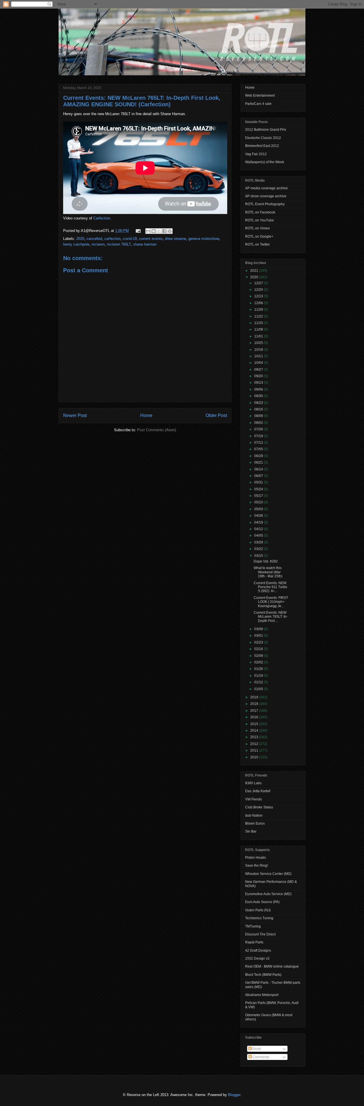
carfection (112, 238)
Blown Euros (255, 823)
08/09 (259, 416)
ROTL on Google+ (259, 236)
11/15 (259, 323)
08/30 (259, 396)
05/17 (259, 496)
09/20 (259, 376)
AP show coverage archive (265, 196)
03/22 (259, 549)
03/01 (259, 636)
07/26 (259, 429)
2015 (254, 724)
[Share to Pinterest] (170, 231)
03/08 (259, 629)
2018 (254, 704)
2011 (254, 750)
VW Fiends (253, 799)
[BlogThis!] (153, 231)
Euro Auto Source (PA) (262, 902)
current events (151, 238)
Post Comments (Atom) (156, 430)
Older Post (216, 415)
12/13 (259, 296)
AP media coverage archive (266, 188)
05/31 (259, 482)
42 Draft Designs (258, 951)
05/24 (259, 489)
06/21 (259, 462)
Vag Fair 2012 (256, 154)
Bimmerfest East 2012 (262, 146)
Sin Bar (251, 831)
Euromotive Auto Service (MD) (268, 894)
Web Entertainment (260, 95)
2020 (80, 238)
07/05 (259, 449)
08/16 (259, 409)
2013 (254, 737)
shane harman (144, 244)
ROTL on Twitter (257, 244)
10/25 (259, 343)
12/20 (259, 290)
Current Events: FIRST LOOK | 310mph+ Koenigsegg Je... (271, 602)
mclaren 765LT (119, 244)
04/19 (259, 522)
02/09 (259, 656)
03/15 (259, 556)
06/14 (259, 469)
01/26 (259, 669)
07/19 (259, 436)
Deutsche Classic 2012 (263, 138)
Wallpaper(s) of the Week (264, 162)
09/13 (259, 383)
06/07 (259, 476)
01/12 (259, 682)
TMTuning (253, 926)
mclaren (98, 244)
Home (146, 415)
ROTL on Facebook (260, 212)
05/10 (259, 502)
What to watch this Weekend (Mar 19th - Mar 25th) (268, 572)
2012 (254, 744)
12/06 (259, 303)
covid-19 (130, 238)
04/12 (259, 529)
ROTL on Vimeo (257, 228)
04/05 (259, 536)
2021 (254, 271)
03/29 (259, 542)
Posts (256, 1049)
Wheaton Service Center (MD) (268, 874)
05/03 (259, 509)
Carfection (101, 218)
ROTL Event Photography (265, 204)
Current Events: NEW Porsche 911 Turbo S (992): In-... (270, 587)
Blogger (234, 1095)
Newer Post (75, 415)
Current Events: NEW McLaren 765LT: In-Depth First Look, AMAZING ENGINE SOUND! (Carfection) (141, 101)
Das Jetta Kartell (257, 791)
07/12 (259, 443)
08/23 (259, 403)
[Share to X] (159, 231)
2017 (254, 711)
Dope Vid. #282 (266, 561)
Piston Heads (255, 858)
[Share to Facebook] (164, 231)
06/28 (259, 456)
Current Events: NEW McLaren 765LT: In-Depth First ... (271, 617)
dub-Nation (253, 815)
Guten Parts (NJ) (258, 910)
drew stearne (175, 238)
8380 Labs (253, 783)
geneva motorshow (203, 238)
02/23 (259, 642)
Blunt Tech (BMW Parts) (263, 975)
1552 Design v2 (257, 958)
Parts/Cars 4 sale (258, 104)
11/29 (259, 310)
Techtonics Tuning (259, 918)
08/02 (259, 423)
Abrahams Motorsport (261, 995)
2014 (254, 731)
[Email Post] (138, 231)
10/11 (259, 356)
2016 (254, 717)
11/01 (259, 336)
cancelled (94, 238)
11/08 (259, 329)
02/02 (259, 662)
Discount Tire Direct (260, 934)
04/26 (259, 516)
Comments (260, 1057)
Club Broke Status (259, 807)
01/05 (259, 689)
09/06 (259, 389)
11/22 (259, 316)
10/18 (259, 350)
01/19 (259, 676)
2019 (254, 697)
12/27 (259, 283)
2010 (254, 757)
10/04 (259, 363)
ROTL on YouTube (259, 220)
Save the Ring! (256, 866)
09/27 (259, 370)
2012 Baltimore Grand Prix (265, 130)
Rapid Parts (254, 942)
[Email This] (148, 231)
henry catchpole (76, 244)
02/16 (259, 649)
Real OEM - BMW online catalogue (272, 966)
